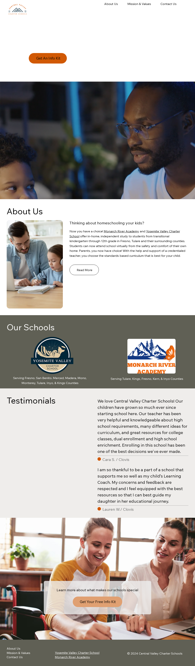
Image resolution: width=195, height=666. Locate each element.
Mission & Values (18, 653)
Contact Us (15, 657)
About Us (13, 648)
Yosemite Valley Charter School (77, 653)
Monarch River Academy (121, 231)
